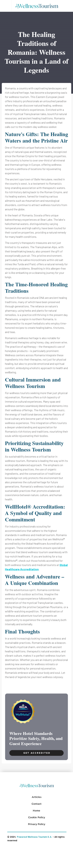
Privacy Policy (36, 824)
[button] (5, 6)
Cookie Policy (36, 817)
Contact (36, 803)
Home (36, 810)
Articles (36, 797)
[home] (38, 6)
